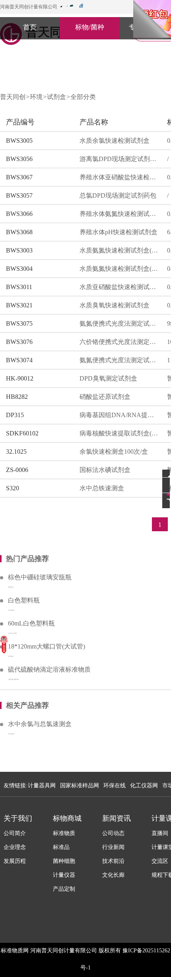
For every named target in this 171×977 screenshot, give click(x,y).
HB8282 (17, 396)
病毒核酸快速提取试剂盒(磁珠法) (119, 433)
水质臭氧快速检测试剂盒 (115, 305)
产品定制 (64, 889)
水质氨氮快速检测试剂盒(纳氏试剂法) (119, 250)
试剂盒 (56, 96)
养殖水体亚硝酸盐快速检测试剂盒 (119, 177)
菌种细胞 (64, 861)
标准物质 (64, 833)
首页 (30, 27)
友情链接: (15, 786)
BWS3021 (19, 305)
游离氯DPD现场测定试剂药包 (119, 158)
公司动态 (113, 833)
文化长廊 (113, 875)
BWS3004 (19, 268)
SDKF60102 (22, 433)
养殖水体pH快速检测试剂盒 (118, 232)
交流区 (160, 861)
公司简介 (15, 833)
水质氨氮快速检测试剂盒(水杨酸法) (119, 268)
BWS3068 (19, 232)
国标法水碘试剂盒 (105, 469)
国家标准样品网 (79, 786)
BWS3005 (19, 140)
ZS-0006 (17, 469)
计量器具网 (42, 786)
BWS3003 (19, 250)
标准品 (61, 847)
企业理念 (15, 847)
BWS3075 (19, 323)
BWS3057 (19, 195)
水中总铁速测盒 (102, 488)
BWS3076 (19, 341)
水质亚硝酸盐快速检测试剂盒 (119, 287)
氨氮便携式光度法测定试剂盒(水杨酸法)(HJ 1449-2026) (119, 360)
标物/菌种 (89, 27)
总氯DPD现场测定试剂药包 (118, 195)
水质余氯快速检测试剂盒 (115, 140)
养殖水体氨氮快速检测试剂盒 (119, 213)
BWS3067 (19, 177)
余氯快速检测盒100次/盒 (114, 451)
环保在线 (114, 786)
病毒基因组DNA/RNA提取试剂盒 (119, 415)
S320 (12, 488)
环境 (36, 96)
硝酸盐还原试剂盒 (105, 396)
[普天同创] (4, 644)
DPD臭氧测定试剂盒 (108, 378)
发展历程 (15, 861)
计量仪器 (64, 875)
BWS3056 (19, 158)
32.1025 (16, 451)
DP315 (15, 415)
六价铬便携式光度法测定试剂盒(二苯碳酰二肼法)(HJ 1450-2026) (119, 341)
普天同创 (12, 96)
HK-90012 (19, 378)
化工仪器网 (144, 786)
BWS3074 (19, 360)
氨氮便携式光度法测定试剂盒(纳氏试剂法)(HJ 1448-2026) (119, 323)
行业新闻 (113, 847)
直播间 (160, 833)
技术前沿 (113, 861)
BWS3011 (19, 287)
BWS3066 (19, 213)
